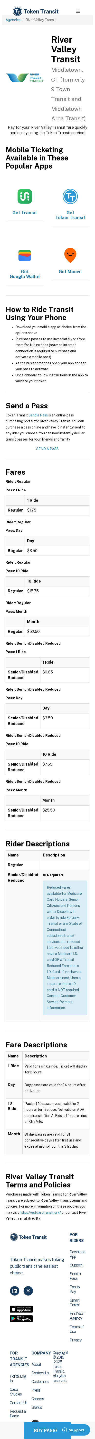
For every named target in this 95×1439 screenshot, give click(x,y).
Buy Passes (47, 1430)
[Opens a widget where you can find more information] (73, 1430)
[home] (35, 11)
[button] (78, 11)
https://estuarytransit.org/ (40, 1212)
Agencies (13, 20)
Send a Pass (38, 415)
